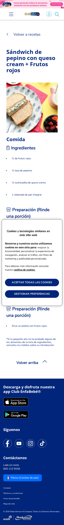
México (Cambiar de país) (24, 477)
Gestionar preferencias (32, 294)
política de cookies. (24, 270)
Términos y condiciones (13, 493)
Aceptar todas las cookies (32, 282)
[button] (57, 14)
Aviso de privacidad (11, 498)
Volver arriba (27, 362)
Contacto (7, 488)
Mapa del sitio (9, 504)
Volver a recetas (27, 34)
